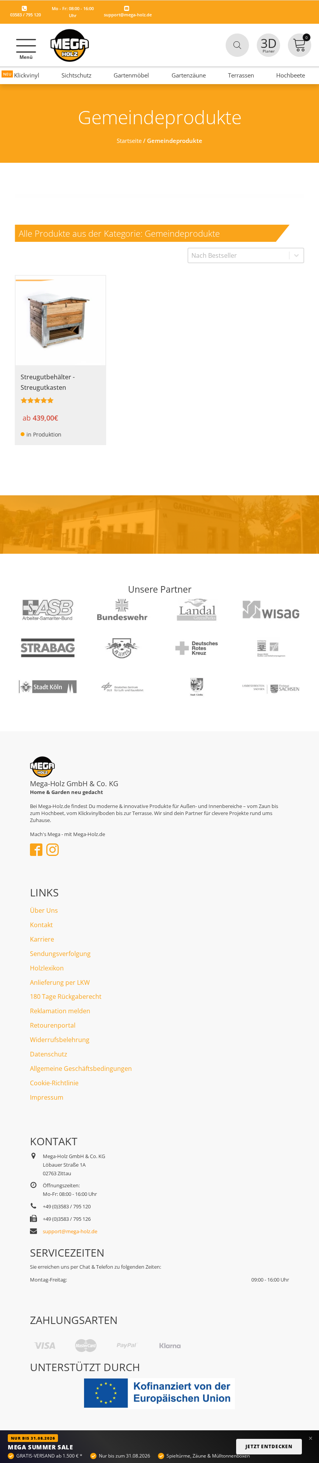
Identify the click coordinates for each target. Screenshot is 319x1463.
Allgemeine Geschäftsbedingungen (81, 1068)
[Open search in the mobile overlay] (237, 45)
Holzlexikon (47, 968)
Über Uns (44, 910)
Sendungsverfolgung (60, 953)
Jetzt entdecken (269, 1446)
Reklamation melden (60, 1011)
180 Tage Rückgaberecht (66, 996)
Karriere (42, 939)
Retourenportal (52, 1025)
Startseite (129, 140)
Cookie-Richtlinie (54, 1083)
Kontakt (41, 925)
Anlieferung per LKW (60, 982)
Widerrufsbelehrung (59, 1039)
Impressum (46, 1097)
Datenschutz (48, 1054)
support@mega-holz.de (128, 15)
